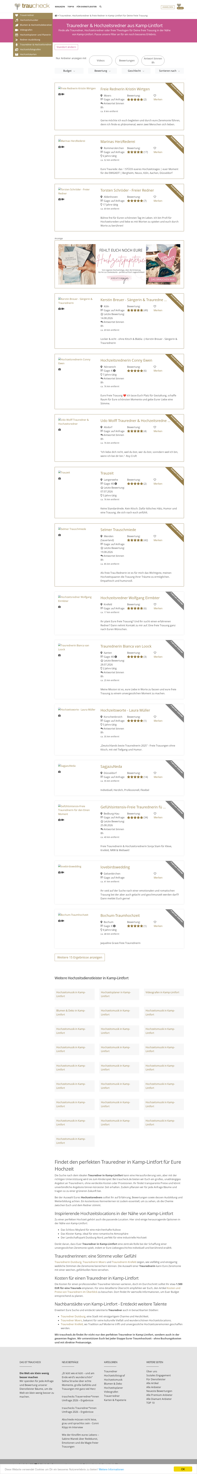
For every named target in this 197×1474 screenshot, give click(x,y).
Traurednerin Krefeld (124, 1262)
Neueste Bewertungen (159, 1391)
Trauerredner (112, 1396)
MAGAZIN (60, 6)
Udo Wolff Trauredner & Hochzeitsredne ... (135, 420)
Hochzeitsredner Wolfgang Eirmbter (130, 597)
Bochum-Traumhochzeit (120, 915)
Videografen (111, 1391)
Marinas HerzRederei (118, 141)
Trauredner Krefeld (72, 1324)
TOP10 (71, 6)
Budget (67, 70)
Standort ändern (66, 47)
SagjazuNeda (111, 766)
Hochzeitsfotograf (114, 1375)
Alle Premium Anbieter (159, 1395)
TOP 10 (150, 1402)
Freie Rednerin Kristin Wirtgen (125, 89)
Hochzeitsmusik (113, 1379)
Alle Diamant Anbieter (159, 1399)
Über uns (151, 1371)
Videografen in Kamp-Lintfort (162, 992)
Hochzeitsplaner (113, 1387)
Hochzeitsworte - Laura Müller (125, 710)
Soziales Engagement (158, 1375)
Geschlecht (134, 70)
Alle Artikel (152, 1383)
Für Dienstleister (156, 1379)
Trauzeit (107, 473)
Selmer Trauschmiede (118, 529)
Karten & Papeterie (115, 1400)
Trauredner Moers (71, 1320)
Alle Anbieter (153, 1387)
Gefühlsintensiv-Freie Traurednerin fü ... (133, 807)
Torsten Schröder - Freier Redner (127, 190)
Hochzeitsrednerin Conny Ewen (126, 360)
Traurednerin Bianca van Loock (126, 646)
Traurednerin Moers (94, 1262)
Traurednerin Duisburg (68, 1262)
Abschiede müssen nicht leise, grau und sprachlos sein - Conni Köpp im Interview (80, 1423)
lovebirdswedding (115, 867)
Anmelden (167, 7)
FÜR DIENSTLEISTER (87, 6)
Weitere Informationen (111, 1469)
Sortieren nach (168, 70)
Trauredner (110, 1371)
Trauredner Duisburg (73, 1316)
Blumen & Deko (113, 1383)
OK (183, 1469)
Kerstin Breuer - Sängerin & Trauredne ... (134, 299)
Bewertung (101, 70)
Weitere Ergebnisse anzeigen (79, 957)
